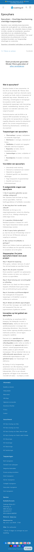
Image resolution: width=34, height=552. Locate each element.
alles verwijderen (17, 66)
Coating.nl (14, 549)
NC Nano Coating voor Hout (11, 428)
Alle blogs (6, 398)
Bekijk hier (13, 517)
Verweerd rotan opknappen (10, 464)
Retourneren (6, 394)
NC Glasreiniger (7, 439)
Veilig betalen (7, 391)
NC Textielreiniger (8, 450)
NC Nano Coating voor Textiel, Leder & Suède (15, 435)
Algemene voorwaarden (9, 402)
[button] (3, 7)
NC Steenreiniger (8, 446)
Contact (5, 413)
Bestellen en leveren (8, 387)
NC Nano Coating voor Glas (11, 424)
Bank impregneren (8, 461)
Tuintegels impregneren (9, 483)
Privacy (5, 409)
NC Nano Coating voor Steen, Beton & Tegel (15, 431)
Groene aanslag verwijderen (10, 472)
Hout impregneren (8, 491)
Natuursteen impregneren (10, 487)
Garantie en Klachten (8, 406)
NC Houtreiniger (7, 443)
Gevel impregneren (8, 476)
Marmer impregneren (9, 480)
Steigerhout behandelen (9, 468)
